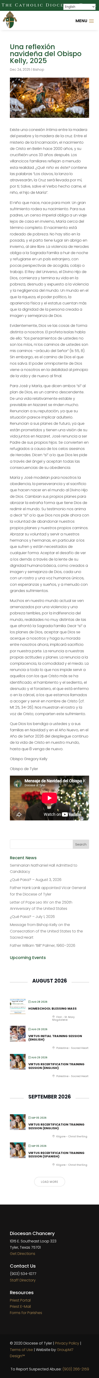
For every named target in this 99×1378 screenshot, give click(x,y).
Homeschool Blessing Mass (52, 1008)
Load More (49, 1182)
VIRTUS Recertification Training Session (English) (56, 1066)
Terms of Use (21, 1349)
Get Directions (22, 1253)
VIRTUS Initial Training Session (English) (55, 1038)
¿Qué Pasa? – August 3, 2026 (35, 879)
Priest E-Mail (20, 1306)
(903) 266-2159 (75, 1369)
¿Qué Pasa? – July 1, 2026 (32, 916)
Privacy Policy (67, 1343)
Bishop (38, 69)
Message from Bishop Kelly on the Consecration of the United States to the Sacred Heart (46, 931)
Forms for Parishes (26, 1312)
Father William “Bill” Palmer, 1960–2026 (42, 945)
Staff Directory (23, 1280)
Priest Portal (20, 1300)
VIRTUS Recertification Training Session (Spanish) (56, 1155)
